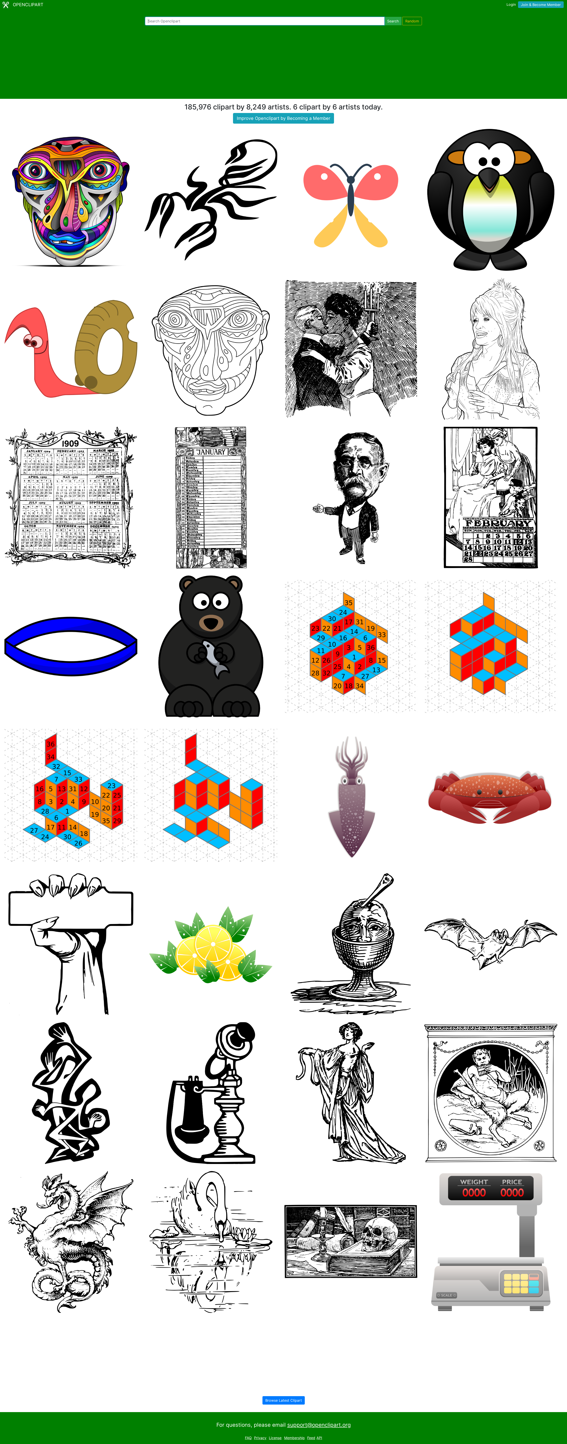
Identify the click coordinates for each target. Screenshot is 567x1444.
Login (511, 4)
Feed (311, 1438)
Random (412, 21)
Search (393, 21)
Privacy (260, 1438)
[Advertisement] (283, 62)
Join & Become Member (541, 4)
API (319, 1438)
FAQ (248, 1438)
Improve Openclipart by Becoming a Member (283, 118)
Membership (294, 1438)
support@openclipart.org (319, 1425)
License (275, 1438)
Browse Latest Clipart (283, 1400)
